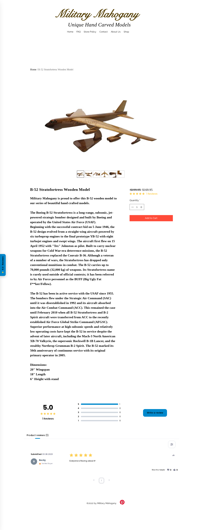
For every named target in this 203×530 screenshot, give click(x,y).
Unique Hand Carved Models (99, 25)
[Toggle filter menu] (171, 444)
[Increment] (141, 207)
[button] (169, 470)
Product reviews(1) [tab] (37, 435)
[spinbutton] (136, 207)
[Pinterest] (122, 502)
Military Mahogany (97, 13)
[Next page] (109, 480)
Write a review (155, 412)
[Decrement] (132, 207)
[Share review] (173, 455)
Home (33, 69)
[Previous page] (93, 480)
